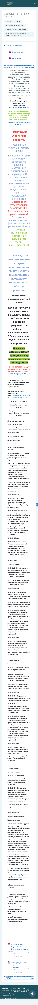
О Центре (5, 988)
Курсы (18, 21)
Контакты (13, 988)
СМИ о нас (21, 988)
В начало (9, 21)
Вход (34, 3)
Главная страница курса (14, 45)
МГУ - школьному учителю (15, 25)
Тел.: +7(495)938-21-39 (8, 998)
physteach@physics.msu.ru (19, 374)
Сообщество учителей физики (16, 29)
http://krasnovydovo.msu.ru (18, 107)
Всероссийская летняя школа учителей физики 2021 (16, 35)
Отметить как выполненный (18, 955)
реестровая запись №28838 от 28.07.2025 (14, 992)
